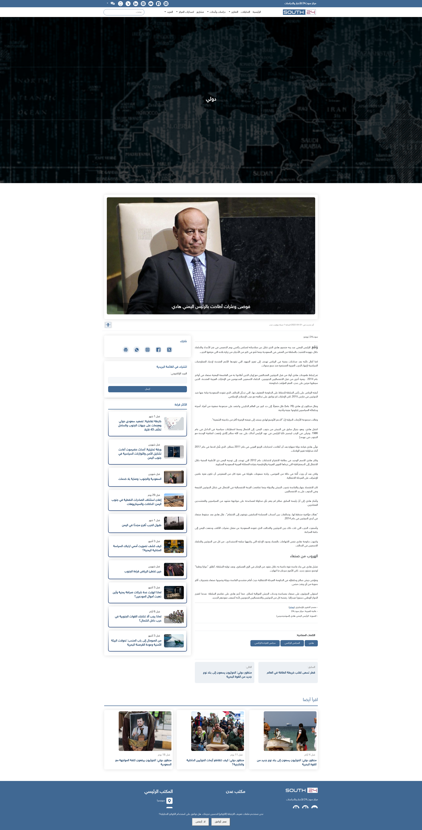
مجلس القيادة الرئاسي (265, 643)
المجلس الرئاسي (292, 643)
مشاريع (200, 12)
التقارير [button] (234, 12)
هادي (311, 643)
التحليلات (245, 12)
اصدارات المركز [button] (186, 12)
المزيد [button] (169, 12)
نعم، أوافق (220, 821)
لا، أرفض (200, 821)
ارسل (147, 389)
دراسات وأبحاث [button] (217, 12)
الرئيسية (257, 12)
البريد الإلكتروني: (178, 373)
